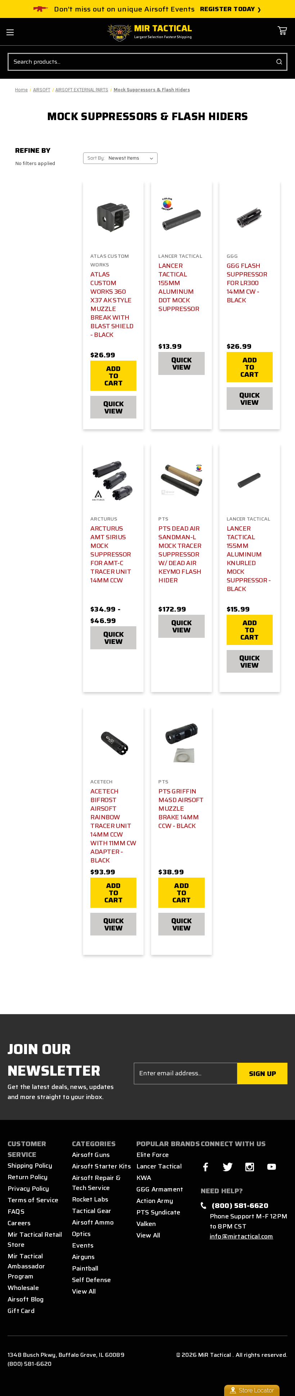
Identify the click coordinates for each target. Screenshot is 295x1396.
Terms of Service (33, 1200)
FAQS (16, 1212)
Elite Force (152, 1155)
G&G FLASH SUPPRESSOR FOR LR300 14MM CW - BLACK (247, 283)
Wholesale (23, 1288)
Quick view (113, 407)
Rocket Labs (90, 1199)
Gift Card (21, 1311)
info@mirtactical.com (241, 1236)
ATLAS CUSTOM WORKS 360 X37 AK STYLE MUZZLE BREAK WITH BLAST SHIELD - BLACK (111, 304)
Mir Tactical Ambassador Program (26, 1266)
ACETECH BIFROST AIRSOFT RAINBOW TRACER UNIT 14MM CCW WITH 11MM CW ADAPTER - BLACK (113, 826)
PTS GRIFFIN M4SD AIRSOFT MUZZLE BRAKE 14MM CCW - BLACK (180, 808)
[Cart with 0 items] (282, 35)
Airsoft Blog (26, 1299)
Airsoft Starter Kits (101, 1166)
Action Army (154, 1201)
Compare (111, 218)
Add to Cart (113, 376)
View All (84, 1291)
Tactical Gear (91, 1211)
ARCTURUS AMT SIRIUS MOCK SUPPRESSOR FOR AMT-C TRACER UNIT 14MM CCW (110, 554)
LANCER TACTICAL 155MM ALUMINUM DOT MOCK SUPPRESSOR (178, 287)
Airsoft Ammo (93, 1222)
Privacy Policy (28, 1189)
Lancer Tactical (159, 1166)
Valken (146, 1224)
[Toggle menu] (10, 32)
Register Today (227, 9)
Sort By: (96, 158)
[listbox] (132, 158)
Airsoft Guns (91, 1155)
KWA (143, 1178)
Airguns (83, 1257)
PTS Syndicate (158, 1212)
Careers (19, 1223)
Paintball (85, 1268)
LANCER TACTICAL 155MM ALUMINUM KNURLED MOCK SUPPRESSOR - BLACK (249, 558)
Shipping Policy (30, 1166)
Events (83, 1245)
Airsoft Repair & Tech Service (96, 1183)
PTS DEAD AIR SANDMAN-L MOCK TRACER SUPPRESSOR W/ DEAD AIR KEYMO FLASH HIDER (179, 554)
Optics (81, 1234)
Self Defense (91, 1280)
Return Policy (27, 1177)
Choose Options (181, 224)
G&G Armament (159, 1189)
